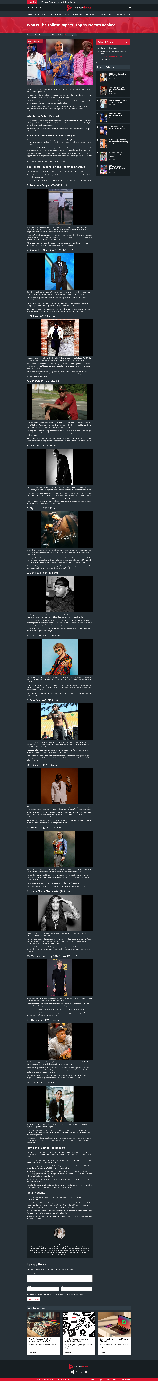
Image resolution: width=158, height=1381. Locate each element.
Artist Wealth (77, 14)
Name (29, 1286)
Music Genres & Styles (62, 14)
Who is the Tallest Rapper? (109, 48)
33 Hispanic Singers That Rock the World (117, 75)
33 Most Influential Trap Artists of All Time (117, 114)
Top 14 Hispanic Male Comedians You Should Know (117, 89)
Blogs (100, 1380)
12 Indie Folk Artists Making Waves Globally (117, 128)
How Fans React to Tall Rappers (111, 56)
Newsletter (126, 1380)
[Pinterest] (36, 7)
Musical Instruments (105, 14)
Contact (107, 1380)
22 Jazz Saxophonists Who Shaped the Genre (118, 101)
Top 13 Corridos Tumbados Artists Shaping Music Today (118, 155)
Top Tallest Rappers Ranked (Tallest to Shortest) (113, 52)
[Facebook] (72, 1372)
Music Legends (33, 14)
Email (63, 1286)
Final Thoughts (105, 59)
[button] (127, 42)
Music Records (47, 14)
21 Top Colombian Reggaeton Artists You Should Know (117, 168)
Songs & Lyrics (90, 14)
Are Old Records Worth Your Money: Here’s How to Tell (41, 1340)
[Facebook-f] (32, 7)
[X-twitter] (28, 7)
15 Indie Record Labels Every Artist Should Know (77, 1340)
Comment (31, 1274)
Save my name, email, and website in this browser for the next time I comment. (56, 1294)
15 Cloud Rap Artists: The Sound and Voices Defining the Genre (118, 142)
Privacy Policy (67, 1380)
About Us (116, 1380)
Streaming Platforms (122, 14)
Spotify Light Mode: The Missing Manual (114, 1340)
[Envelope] (40, 7)
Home (29, 35)
